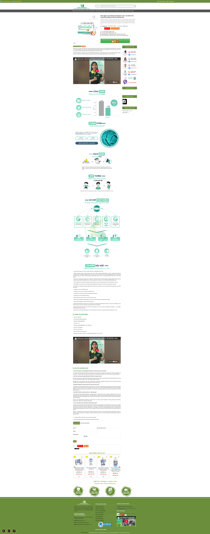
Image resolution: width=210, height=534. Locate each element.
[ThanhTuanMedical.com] (81, 6)
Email (74, 431)
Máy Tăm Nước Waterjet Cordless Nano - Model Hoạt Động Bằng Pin (79, 469)
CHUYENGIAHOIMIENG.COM (114, 532)
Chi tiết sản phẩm (77, 46)
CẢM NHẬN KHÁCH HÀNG (101, 10)
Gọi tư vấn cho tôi (115, 28)
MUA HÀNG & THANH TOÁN (124, 10)
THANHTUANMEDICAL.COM (103, 532)
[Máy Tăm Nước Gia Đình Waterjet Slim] (91, 461)
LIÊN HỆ (132, 10)
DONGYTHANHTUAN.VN (93, 532)
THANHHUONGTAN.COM (124, 532)
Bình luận (83, 46)
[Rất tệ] (74, 426)
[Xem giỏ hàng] (167, 1)
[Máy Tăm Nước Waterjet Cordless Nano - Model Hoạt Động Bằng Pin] (79, 461)
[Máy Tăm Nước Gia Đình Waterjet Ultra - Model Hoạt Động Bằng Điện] (103, 461)
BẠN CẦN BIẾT (92, 10)
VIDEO (107, 10)
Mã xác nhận (75, 434)
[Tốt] (78, 426)
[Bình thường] (77, 426)
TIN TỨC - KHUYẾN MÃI (114, 10)
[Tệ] (75, 426)
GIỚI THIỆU (86, 10)
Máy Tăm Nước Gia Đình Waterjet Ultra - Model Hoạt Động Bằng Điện (103, 469)
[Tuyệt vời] (80, 426)
